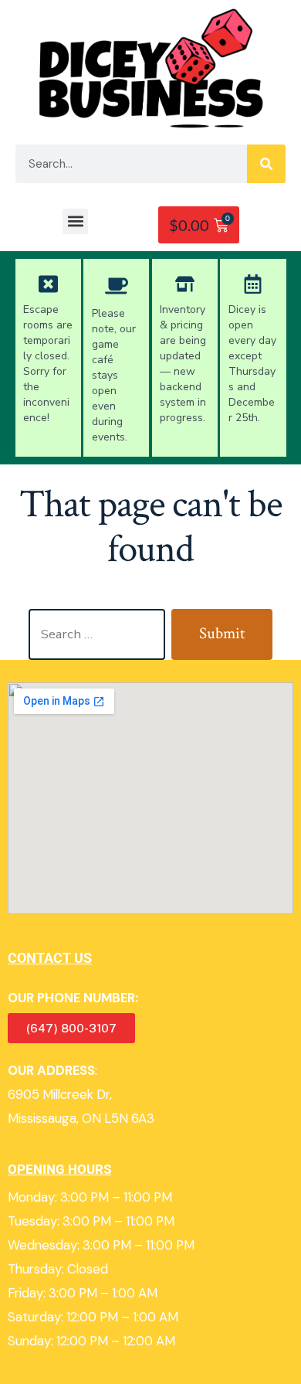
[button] (75, 221)
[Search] (266, 164)
